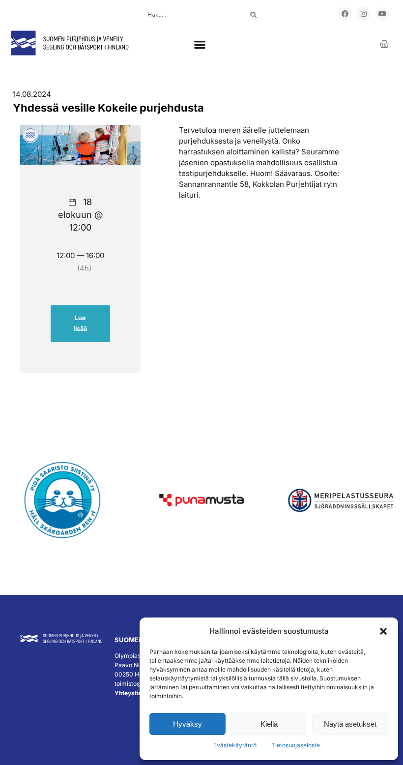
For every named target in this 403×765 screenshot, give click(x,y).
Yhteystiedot (133, 693)
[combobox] (187, 15)
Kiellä (269, 724)
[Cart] (384, 44)
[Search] (253, 15)
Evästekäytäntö (235, 745)
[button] (383, 631)
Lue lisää (80, 323)
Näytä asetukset (350, 724)
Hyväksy (187, 724)
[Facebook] (345, 14)
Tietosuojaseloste (295, 745)
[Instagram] (364, 14)
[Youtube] (382, 14)
